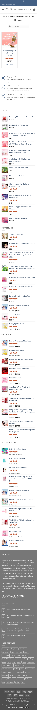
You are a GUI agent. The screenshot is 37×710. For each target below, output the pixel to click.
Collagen (18, 659)
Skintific (25, 675)
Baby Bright (5, 649)
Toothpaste (28, 679)
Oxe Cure (27, 672)
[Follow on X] (7, 596)
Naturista (20, 672)
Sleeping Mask (6, 679)
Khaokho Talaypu (7, 669)
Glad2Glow (31, 662)
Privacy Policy (25, 698)
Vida (3, 682)
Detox (24, 659)
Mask (21, 669)
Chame (26, 652)
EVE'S (4, 662)
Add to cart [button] (9, 64)
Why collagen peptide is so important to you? (21, 616)
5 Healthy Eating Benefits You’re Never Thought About (20, 623)
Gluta (3, 665)
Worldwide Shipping (25, 700)
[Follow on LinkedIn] (22, 596)
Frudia (24, 662)
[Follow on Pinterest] (14, 596)
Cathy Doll (19, 652)
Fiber (13, 662)
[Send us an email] (11, 596)
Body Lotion (14, 649)
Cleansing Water (16, 655)
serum (11, 675)
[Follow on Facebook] (3, 596)
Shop (8, 698)
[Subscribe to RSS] (18, 596)
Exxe (9, 662)
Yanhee (17, 682)
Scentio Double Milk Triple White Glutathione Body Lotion (9, 52)
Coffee (24, 655)
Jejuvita (17, 665)
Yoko (22, 682)
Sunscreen (20, 679)
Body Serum (5, 652)
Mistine (32, 669)
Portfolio (15, 698)
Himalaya (10, 665)
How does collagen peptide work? (18, 609)
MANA (16, 669)
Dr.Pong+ (31, 659)
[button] (3, 9)
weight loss (10, 682)
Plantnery (5, 675)
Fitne (18, 662)
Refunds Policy (14, 702)
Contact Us (25, 702)
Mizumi (4, 672)
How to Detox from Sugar (16, 635)
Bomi (12, 652)
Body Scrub (23, 649)
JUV (22, 665)
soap (14, 679)
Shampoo (18, 675)
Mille (26, 669)
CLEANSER (5, 655)
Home (5, 16)
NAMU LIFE (11, 672)
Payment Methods (10, 700)
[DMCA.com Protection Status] (23, 707)
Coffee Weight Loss (8, 659)
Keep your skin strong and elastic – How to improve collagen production (21, 630)
